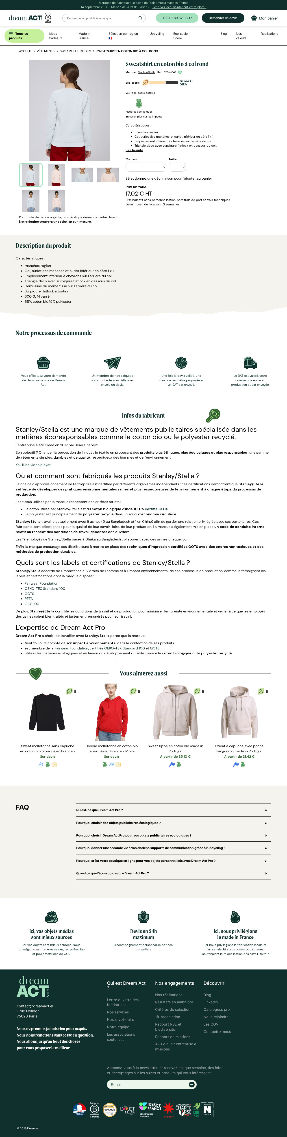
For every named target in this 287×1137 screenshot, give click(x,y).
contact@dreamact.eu (35, 1006)
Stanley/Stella (146, 72)
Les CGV (211, 1024)
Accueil (25, 51)
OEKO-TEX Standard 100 (45, 588)
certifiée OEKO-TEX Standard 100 (117, 648)
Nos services (118, 1012)
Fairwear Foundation (41, 583)
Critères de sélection (172, 1009)
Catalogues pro (217, 1009)
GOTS (29, 593)
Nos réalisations (168, 995)
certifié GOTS (156, 509)
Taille (172, 159)
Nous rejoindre (216, 1017)
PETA (29, 598)
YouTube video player (33, 464)
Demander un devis (223, 18)
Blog (207, 995)
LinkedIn (211, 1002)
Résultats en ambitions (174, 1002)
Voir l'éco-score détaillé (140, 93)
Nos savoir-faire (120, 1019)
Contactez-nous (217, 1031)
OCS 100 (32, 603)
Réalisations (269, 33)
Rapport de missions (172, 1037)
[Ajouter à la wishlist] (180, 72)
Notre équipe (118, 1027)
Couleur (132, 159)
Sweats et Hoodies (75, 51)
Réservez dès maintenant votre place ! (179, 7)
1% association (167, 1017)
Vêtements (45, 51)
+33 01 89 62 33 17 (177, 18)
